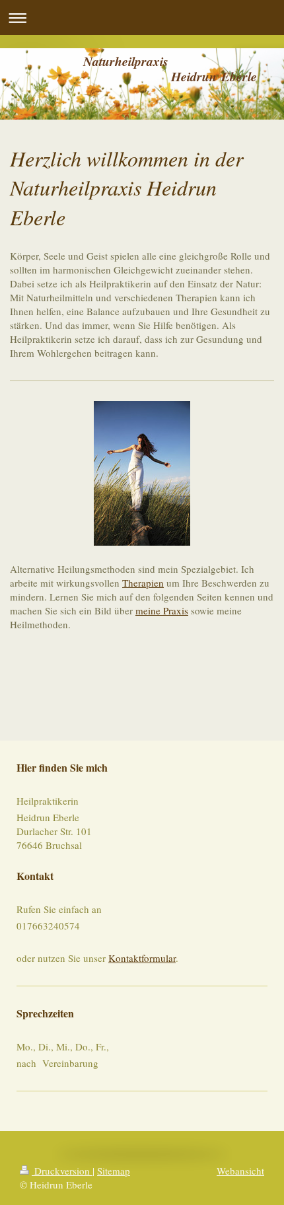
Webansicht (240, 1170)
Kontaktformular (142, 958)
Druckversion (62, 1170)
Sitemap (113, 1170)
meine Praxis (161, 610)
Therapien (143, 582)
